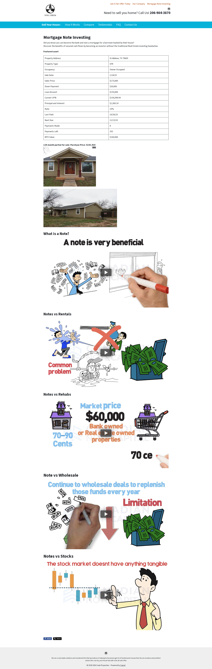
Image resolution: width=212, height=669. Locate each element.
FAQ (118, 25)
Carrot (123, 665)
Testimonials (105, 25)
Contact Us (131, 25)
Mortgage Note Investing (158, 3)
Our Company (138, 3)
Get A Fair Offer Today (120, 3)
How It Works (72, 25)
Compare (89, 25)
